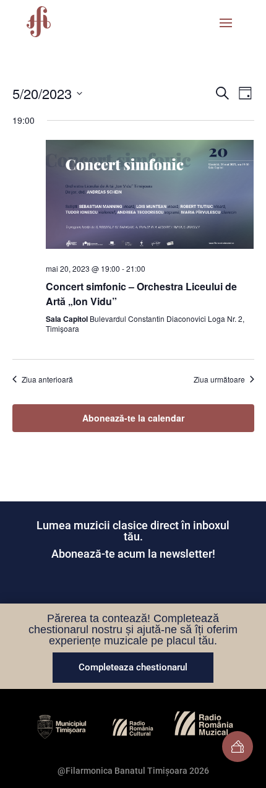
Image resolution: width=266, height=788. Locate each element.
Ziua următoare (219, 379)
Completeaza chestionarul (133, 667)
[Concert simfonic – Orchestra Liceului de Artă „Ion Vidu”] (150, 197)
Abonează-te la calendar (133, 418)
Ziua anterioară (47, 379)
